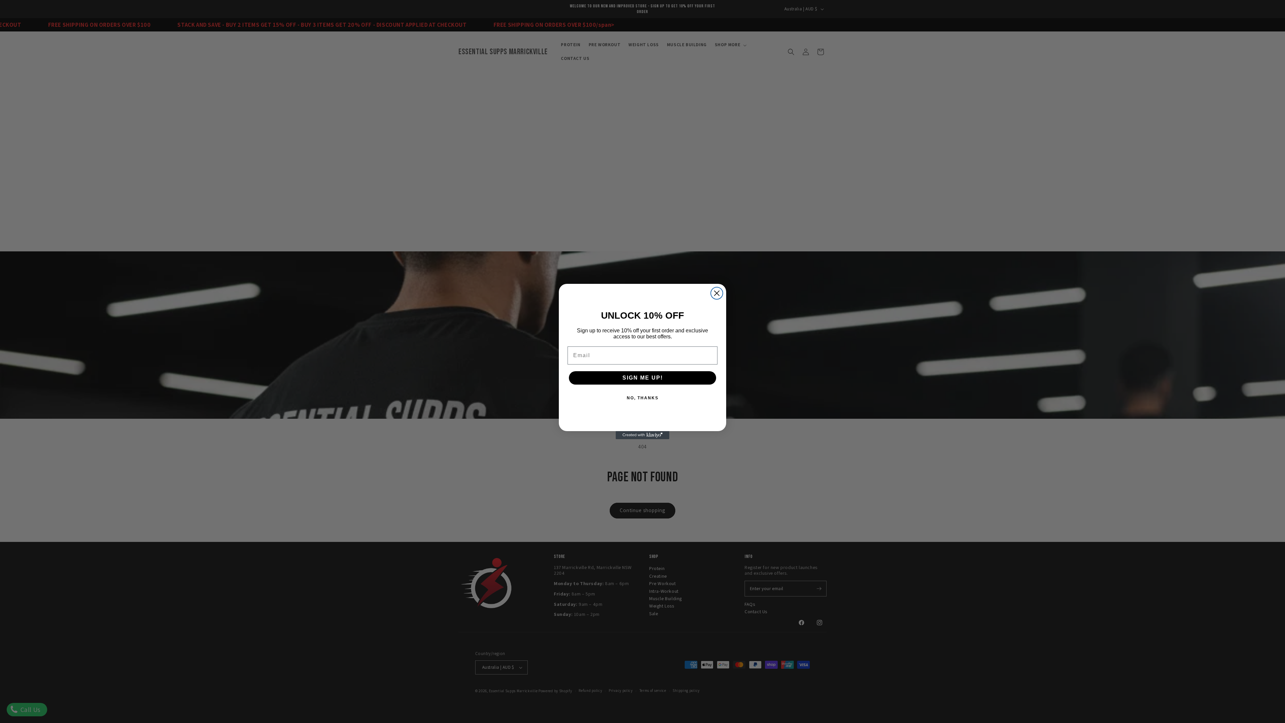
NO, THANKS (643, 398)
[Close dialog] (717, 293)
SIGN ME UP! (642, 378)
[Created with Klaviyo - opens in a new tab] (642, 435)
